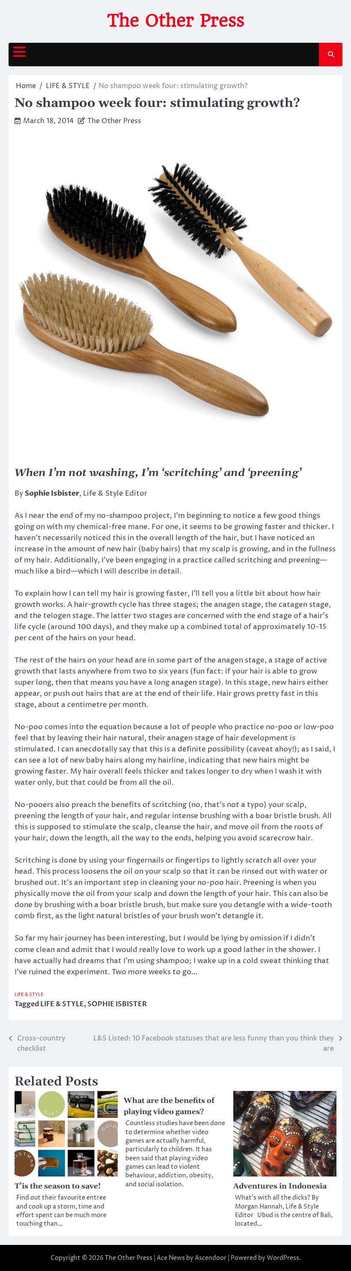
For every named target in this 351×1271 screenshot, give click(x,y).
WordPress (283, 1258)
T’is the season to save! (58, 1186)
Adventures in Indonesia (280, 1186)
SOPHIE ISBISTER (117, 1004)
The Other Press (175, 20)
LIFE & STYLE (29, 994)
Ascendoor (210, 1258)
